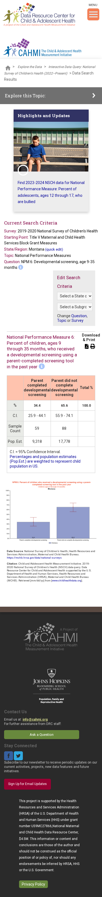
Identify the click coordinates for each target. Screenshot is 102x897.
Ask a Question (42, 735)
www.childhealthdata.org (66, 580)
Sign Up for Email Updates (27, 784)
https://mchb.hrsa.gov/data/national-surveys (34, 557)
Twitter (18, 755)
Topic (61, 320)
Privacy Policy (33, 884)
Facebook (8, 755)
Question (79, 316)
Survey (78, 320)
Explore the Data (30, 67)
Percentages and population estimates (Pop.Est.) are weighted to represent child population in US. (45, 461)
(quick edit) (54, 249)
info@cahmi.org (35, 719)
